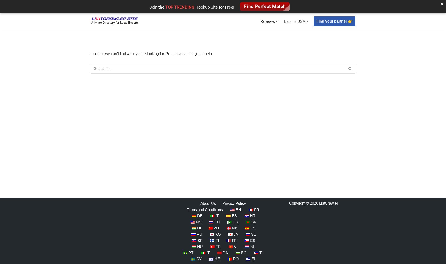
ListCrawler (328, 203)
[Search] (350, 69)
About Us (208, 203)
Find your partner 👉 (334, 21)
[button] (277, 21)
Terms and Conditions (205, 210)
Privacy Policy (234, 203)
